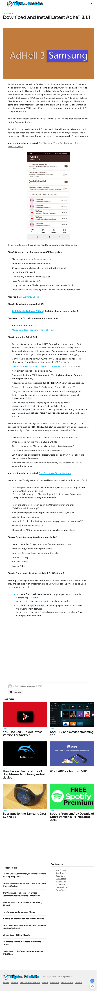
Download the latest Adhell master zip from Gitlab (36, 366)
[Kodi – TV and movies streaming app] (72, 714)
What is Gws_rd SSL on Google (16, 935)
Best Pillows (61, 870)
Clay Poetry (61, 878)
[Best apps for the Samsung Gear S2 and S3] (25, 796)
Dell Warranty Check (29, 296)
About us (6, 983)
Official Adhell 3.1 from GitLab (27, 311)
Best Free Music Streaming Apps (55, 473)
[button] (4, 3)
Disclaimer (14, 983)
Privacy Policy (54, 983)
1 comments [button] (17, 692)
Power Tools (61, 890)
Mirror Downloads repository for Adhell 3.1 (33, 329)
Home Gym (60, 884)
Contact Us (78, 983)
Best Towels (61, 873)
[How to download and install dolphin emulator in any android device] (25, 753)
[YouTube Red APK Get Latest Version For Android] (25, 714)
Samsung (10, 13)
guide (27, 136)
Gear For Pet (61, 881)
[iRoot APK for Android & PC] (72, 753)
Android (74, 132)
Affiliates (45, 983)
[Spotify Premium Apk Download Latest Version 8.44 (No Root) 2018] (72, 796)
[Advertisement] (23, 843)
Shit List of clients (67, 983)
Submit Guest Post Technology (30, 983)
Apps (5, 13)
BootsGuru (60, 876)
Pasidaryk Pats (62, 887)
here (76, 437)
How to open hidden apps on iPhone (19, 912)
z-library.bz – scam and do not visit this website (23, 918)
